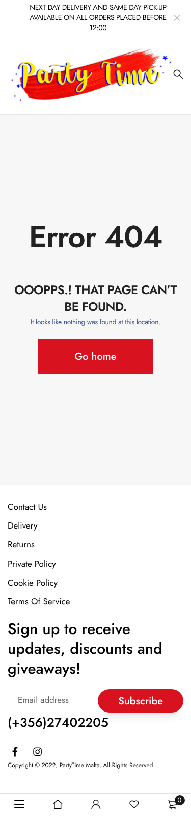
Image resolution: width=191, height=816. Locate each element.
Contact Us (27, 507)
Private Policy (32, 564)
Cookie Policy (33, 583)
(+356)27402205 (58, 723)
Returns (21, 545)
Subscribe (140, 700)
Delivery (22, 526)
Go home (96, 356)
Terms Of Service (39, 602)
